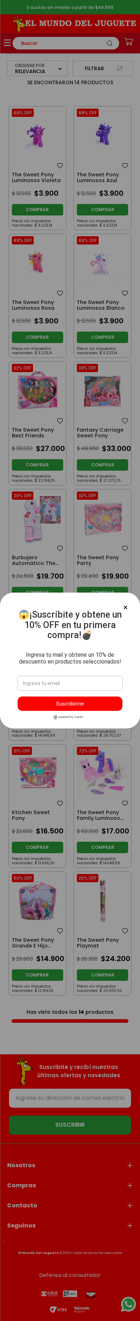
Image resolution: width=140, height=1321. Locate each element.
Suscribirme (70, 703)
